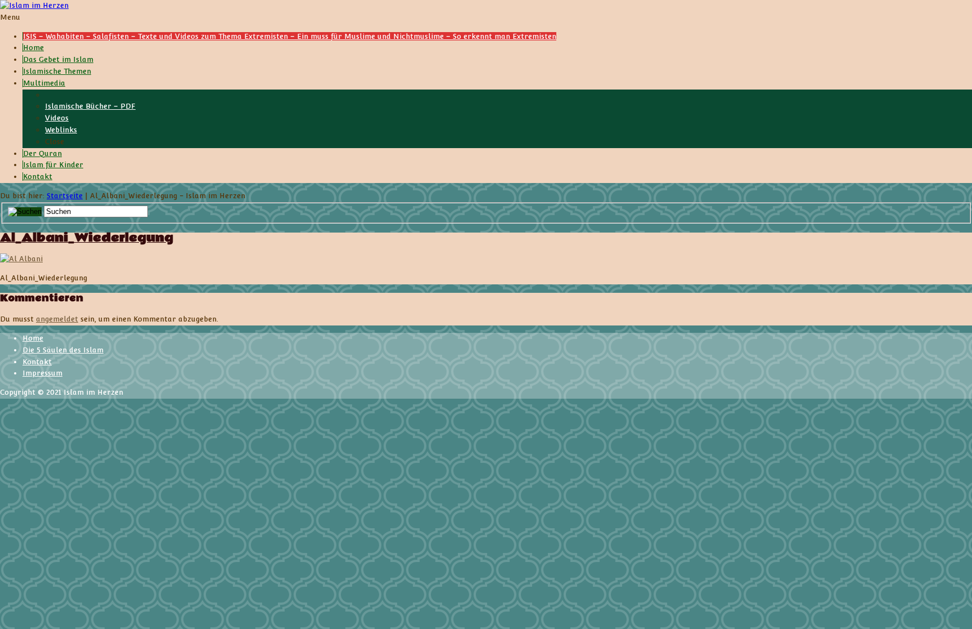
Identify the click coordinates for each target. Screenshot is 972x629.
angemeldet (57, 319)
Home (32, 338)
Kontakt (37, 362)
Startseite (65, 195)
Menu (10, 17)
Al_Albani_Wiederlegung (86, 238)
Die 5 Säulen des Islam (63, 350)
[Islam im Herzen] (34, 5)
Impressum (42, 373)
